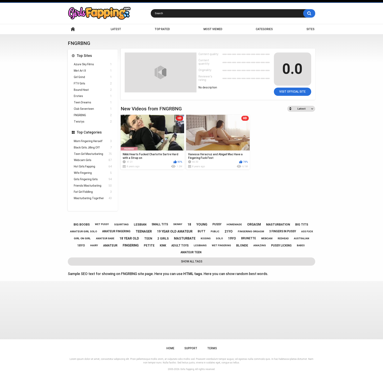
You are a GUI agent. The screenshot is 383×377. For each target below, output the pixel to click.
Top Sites (84, 55)
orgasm (254, 224)
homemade (234, 224)
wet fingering (221, 245)
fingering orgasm (251, 231)
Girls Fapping (187, 369)
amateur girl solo (83, 231)
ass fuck (307, 231)
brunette (248, 238)
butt (201, 231)
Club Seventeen (93, 108)
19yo (232, 238)
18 (189, 224)
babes (301, 245)
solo (219, 238)
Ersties (93, 96)
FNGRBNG (93, 115)
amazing (259, 245)
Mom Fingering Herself (93, 141)
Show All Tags (191, 261)
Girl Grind (93, 77)
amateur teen (191, 252)
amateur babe (105, 238)
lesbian (140, 224)
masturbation (278, 224)
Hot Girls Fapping (93, 166)
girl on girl (82, 238)
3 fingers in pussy (282, 231)
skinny (177, 224)
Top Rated (162, 29)
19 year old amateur (174, 231)
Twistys (93, 121)
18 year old (129, 238)
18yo (81, 245)
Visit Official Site (292, 91)
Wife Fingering (93, 172)
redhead (283, 238)
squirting (121, 224)
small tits (160, 224)
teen (148, 238)
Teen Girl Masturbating (93, 153)
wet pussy (102, 224)
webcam (266, 238)
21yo (229, 231)
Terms (212, 348)
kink (163, 245)
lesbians (200, 245)
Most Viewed (212, 29)
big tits (301, 224)
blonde (242, 245)
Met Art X (93, 70)
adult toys (180, 245)
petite (149, 245)
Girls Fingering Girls (93, 179)
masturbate (184, 238)
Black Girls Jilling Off (93, 147)
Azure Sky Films (93, 64)
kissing (206, 238)
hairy (94, 245)
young (201, 224)
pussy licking (281, 245)
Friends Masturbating (93, 185)
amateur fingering (116, 231)
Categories (264, 29)
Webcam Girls (93, 160)
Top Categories (89, 132)
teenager (144, 231)
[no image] (160, 72)
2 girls (163, 238)
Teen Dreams (93, 102)
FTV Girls (93, 83)
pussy (216, 224)
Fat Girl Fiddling (93, 191)
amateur (110, 245)
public (215, 231)
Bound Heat (93, 89)
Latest (116, 29)
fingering (131, 245)
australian (301, 238)
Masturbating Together (93, 198)
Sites (310, 29)
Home (73, 29)
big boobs (82, 224)
